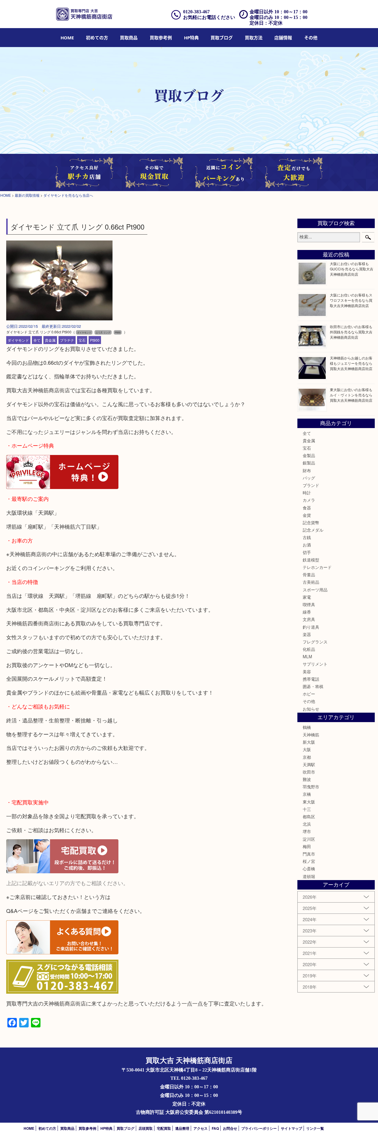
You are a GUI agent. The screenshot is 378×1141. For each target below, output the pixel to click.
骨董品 (309, 574)
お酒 (307, 545)
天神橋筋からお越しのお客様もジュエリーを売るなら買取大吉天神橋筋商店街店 (351, 363)
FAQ (215, 1128)
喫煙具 (309, 604)
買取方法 (254, 38)
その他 (309, 701)
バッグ (309, 478)
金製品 (309, 455)
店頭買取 (146, 1128)
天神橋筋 (311, 734)
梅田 (307, 846)
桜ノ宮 (309, 861)
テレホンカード (317, 567)
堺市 (307, 831)
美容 (307, 671)
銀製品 (309, 463)
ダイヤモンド (18, 340)
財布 (307, 470)
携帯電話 (311, 679)
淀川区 (309, 839)
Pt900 (95, 340)
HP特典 (191, 38)
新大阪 (309, 742)
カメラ (309, 500)
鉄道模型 (311, 560)
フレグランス (315, 642)
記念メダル (313, 530)
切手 (307, 552)
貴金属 (50, 340)
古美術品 (311, 582)
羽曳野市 (311, 787)
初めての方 (97, 38)
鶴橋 (307, 727)
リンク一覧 (315, 1128)
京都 (307, 757)
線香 (307, 612)
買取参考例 (161, 38)
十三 (307, 809)
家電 (307, 597)
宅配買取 (164, 1128)
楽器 (307, 634)
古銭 (307, 537)
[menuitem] (67, 37)
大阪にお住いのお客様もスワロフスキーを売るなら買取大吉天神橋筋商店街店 (351, 300)
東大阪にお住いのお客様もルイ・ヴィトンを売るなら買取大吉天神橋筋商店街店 (351, 395)
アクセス (200, 1128)
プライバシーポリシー (259, 1128)
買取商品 (129, 38)
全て (36, 340)
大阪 (307, 749)
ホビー (309, 694)
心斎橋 (309, 869)
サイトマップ (291, 1128)
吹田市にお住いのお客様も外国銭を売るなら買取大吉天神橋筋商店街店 (351, 332)
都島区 (309, 816)
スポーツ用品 (315, 590)
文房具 (309, 619)
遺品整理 (182, 1128)
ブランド (311, 485)
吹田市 (309, 772)
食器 (307, 508)
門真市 (309, 854)
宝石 (82, 340)
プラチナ (67, 340)
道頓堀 (309, 876)
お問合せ (230, 1128)
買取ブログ (222, 38)
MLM (307, 656)
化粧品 (309, 649)
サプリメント (315, 664)
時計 (307, 493)
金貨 (307, 515)
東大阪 (309, 802)
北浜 (307, 824)
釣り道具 (311, 627)
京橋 (307, 794)
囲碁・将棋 (313, 686)
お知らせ (311, 709)
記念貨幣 (311, 522)
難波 (307, 779)
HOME (67, 38)
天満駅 (309, 764)
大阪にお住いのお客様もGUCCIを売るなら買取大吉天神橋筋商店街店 (351, 269)
